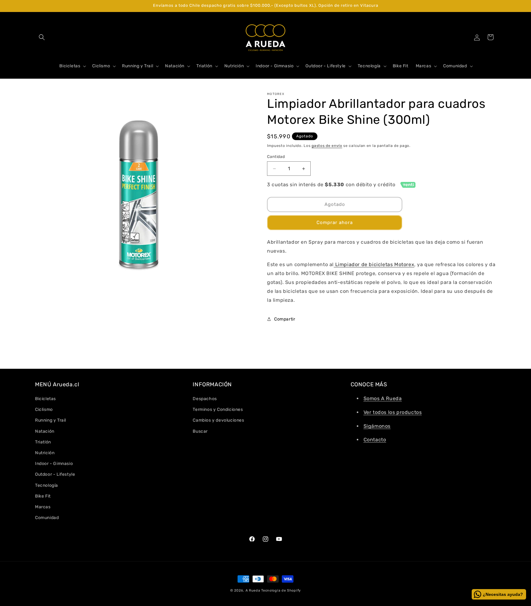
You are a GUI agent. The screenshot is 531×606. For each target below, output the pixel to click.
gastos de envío (327, 146)
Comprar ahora (335, 222)
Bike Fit (43, 496)
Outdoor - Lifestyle (55, 474)
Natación (44, 431)
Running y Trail (50, 420)
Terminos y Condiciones (218, 409)
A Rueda (253, 590)
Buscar (200, 431)
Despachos (205, 398)
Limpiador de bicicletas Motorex (374, 264)
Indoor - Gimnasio (54, 463)
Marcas (43, 507)
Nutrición (44, 452)
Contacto (375, 440)
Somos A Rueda (383, 398)
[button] (42, 37)
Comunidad (47, 517)
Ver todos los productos (393, 412)
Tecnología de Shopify (281, 590)
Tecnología (46, 485)
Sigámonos (377, 426)
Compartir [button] (284, 319)
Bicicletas (45, 398)
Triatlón (43, 442)
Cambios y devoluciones (218, 420)
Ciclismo (44, 409)
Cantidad (276, 156)
